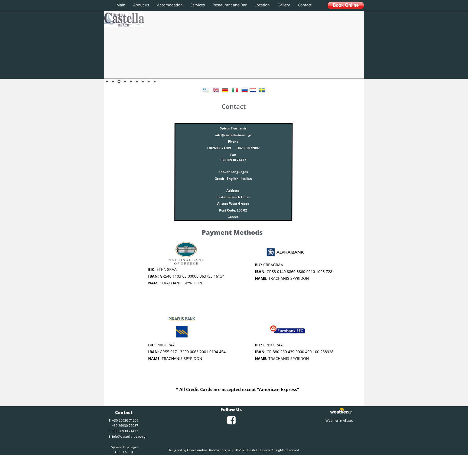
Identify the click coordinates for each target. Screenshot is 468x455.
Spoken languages (233, 172)
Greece (233, 216)
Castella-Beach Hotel (233, 197)
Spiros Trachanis (233, 128)
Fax (233, 154)
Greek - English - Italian (233, 178)
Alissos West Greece (233, 203)
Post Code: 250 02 (233, 210)
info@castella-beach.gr (129, 436)
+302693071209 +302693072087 (233, 148)
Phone (234, 141)
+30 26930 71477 (233, 160)
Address (232, 190)
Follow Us (231, 409)
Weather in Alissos (339, 420)
